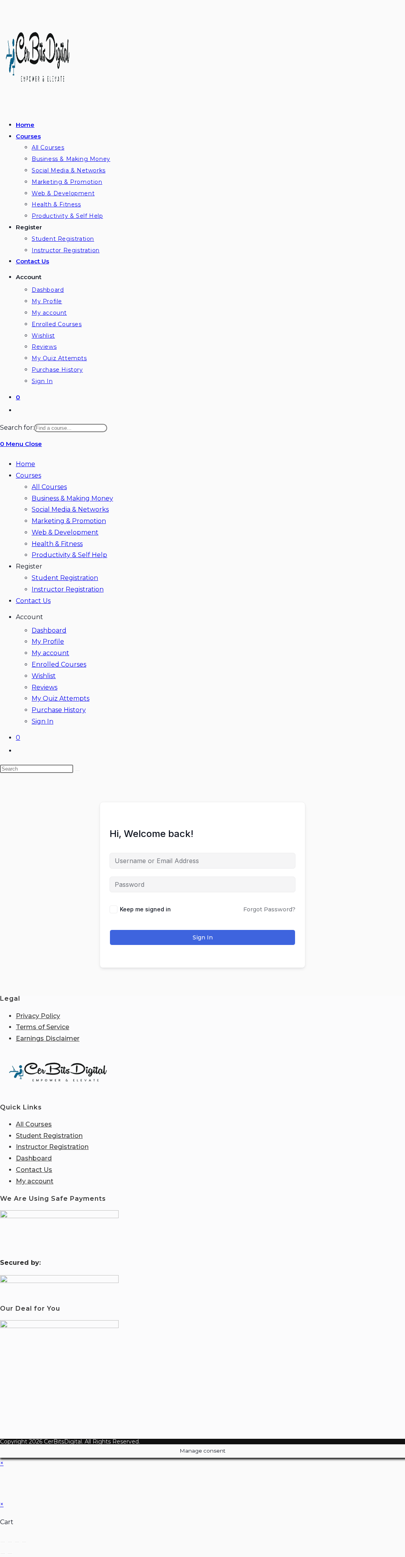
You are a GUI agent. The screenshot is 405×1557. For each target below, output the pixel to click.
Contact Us (33, 601)
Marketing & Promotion (69, 521)
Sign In (42, 721)
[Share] (17, 1542)
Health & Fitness (57, 544)
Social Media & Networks (70, 509)
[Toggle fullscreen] (10, 1542)
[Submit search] (77, 770)
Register (29, 566)
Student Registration (65, 578)
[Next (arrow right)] (10, 1553)
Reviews (44, 687)
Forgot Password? (269, 909)
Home (25, 464)
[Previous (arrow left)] (3, 1553)
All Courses (49, 487)
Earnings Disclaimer (47, 1038)
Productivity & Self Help (69, 555)
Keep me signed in (145, 909)
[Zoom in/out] (3, 1542)
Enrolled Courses (59, 664)
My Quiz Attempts (60, 698)
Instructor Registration (68, 589)
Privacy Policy (38, 1016)
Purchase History (59, 710)
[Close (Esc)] (24, 1542)
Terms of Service (42, 1027)
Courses (28, 475)
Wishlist (44, 676)
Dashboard (49, 630)
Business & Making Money (72, 498)
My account (50, 653)
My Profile (48, 641)
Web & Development (65, 532)
